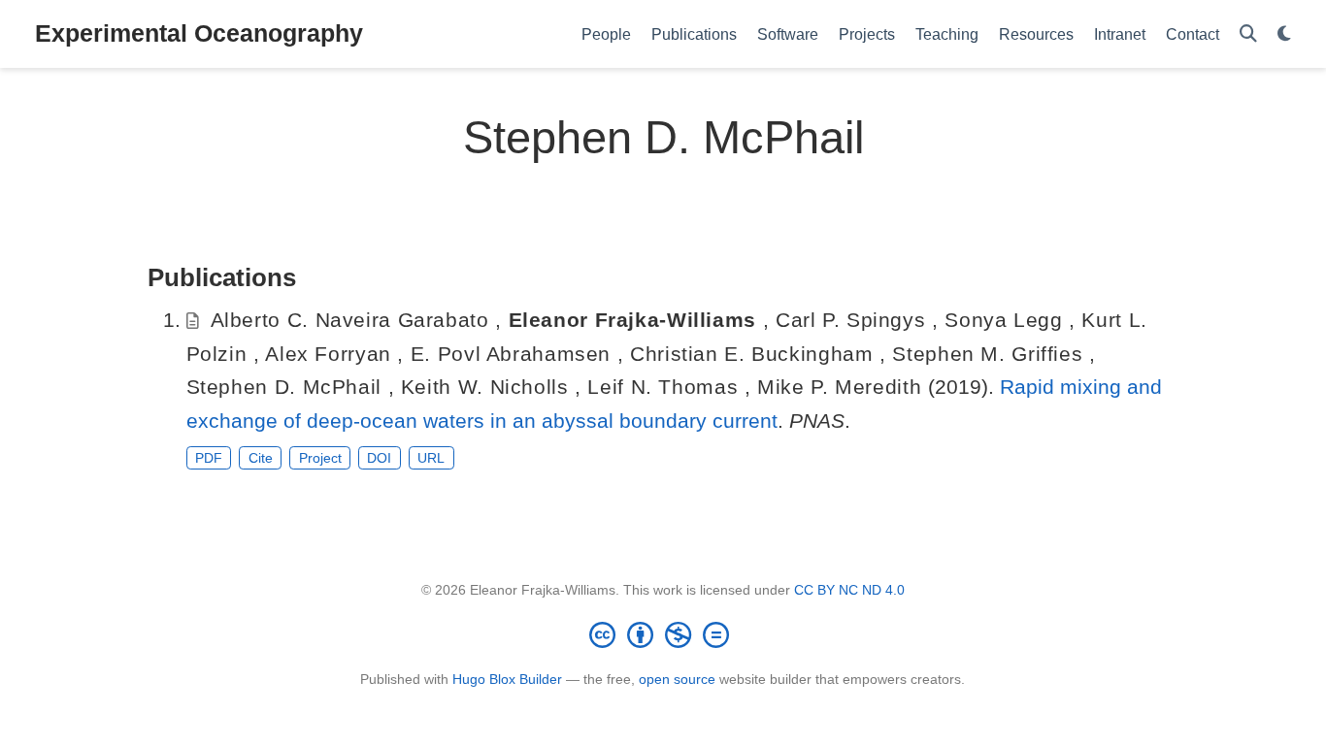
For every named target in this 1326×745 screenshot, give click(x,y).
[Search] (1248, 34)
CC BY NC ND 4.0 (849, 590)
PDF (208, 458)
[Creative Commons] (663, 634)
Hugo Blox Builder (507, 679)
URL (431, 458)
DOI (379, 458)
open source (677, 679)
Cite (261, 458)
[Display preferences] (1284, 34)
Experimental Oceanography (199, 33)
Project (320, 458)
